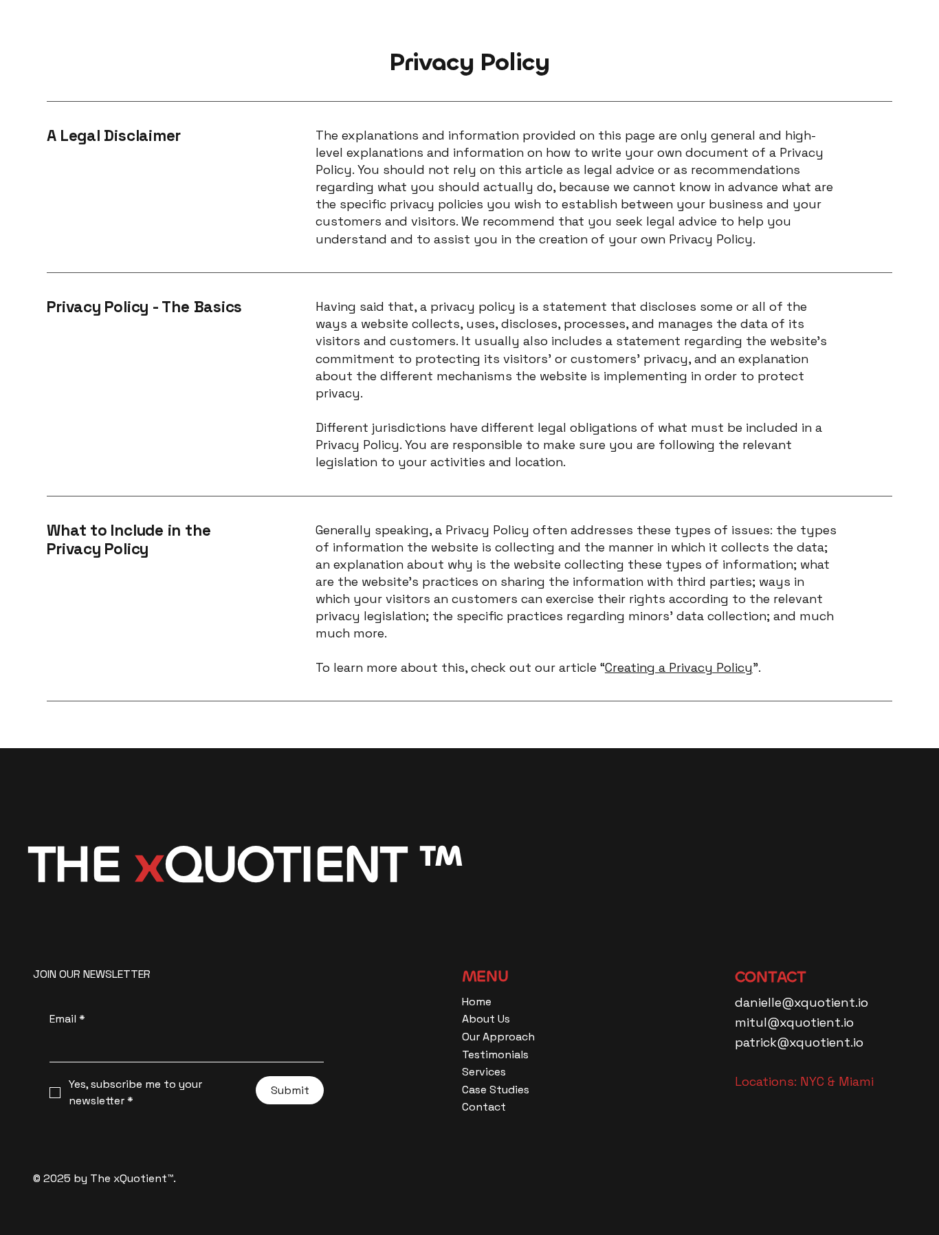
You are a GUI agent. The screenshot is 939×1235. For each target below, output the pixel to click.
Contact (484, 1107)
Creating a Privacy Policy (679, 667)
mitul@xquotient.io (794, 1022)
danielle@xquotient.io (801, 1002)
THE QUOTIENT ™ (244, 864)
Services (484, 1071)
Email (67, 1019)
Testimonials (495, 1054)
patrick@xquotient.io (799, 1042)
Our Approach (498, 1036)
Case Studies (495, 1089)
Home (476, 1001)
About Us (486, 1019)
